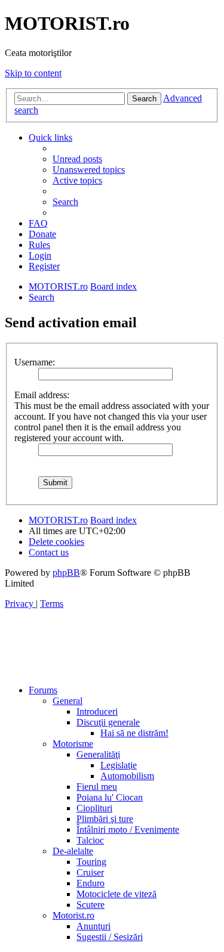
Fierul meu (96, 787)
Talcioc (90, 840)
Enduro (90, 883)
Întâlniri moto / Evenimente (127, 829)
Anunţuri (93, 926)
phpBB (66, 573)
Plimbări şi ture (104, 819)
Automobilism (127, 776)
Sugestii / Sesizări (109, 937)
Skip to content (33, 73)
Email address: (41, 395)
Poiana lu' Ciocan (109, 797)
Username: (34, 362)
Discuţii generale (108, 722)
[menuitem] (77, 159)
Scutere (90, 905)
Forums (43, 690)
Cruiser (90, 872)
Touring (91, 862)
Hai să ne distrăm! (134, 733)
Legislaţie (118, 765)
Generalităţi (98, 754)
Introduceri (97, 711)
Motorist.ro (73, 915)
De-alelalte (73, 851)
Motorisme (73, 744)
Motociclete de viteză (116, 894)
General (67, 701)
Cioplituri (94, 808)
